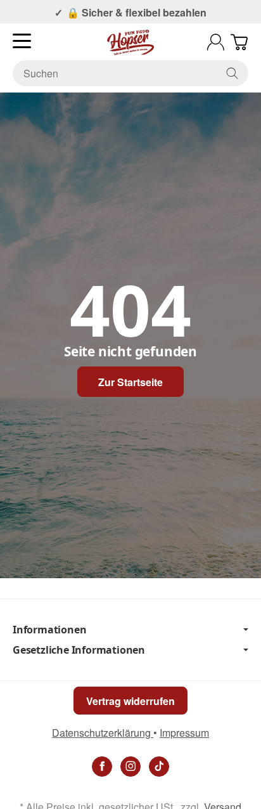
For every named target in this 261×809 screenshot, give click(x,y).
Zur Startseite (130, 382)
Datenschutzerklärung (102, 732)
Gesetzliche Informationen (79, 650)
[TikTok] (159, 766)
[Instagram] (130, 766)
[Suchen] (232, 73)
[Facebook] (102, 766)
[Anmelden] (216, 42)
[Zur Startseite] (130, 42)
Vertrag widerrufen (130, 701)
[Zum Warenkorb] (239, 42)
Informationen (49, 630)
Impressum (184, 732)
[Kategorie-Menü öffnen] (22, 41)
